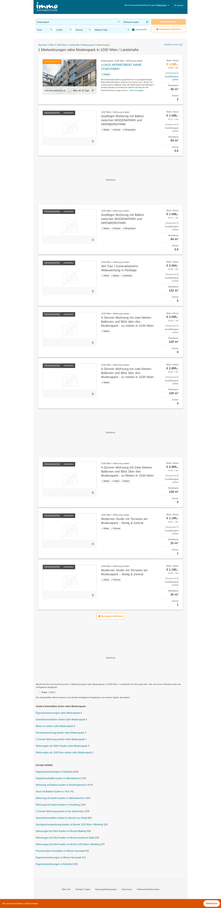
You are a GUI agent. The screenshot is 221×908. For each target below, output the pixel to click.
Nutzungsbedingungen (106, 889)
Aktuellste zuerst (171, 45)
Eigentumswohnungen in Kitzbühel (54, 864)
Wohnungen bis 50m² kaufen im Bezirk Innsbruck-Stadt (65, 838)
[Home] (47, 7)
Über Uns (66, 889)
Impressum (126, 889)
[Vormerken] (92, 64)
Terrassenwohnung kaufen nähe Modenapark (60, 733)
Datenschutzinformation (148, 889)
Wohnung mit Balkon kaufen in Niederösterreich (61, 785)
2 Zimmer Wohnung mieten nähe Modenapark (60, 739)
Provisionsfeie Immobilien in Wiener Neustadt (60, 851)
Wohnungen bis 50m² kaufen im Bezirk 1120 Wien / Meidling (68, 844)
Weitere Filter (101, 30)
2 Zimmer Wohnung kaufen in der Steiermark (59, 811)
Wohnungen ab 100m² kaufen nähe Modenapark (61, 746)
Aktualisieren (170, 22)
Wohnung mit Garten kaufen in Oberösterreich (60, 798)
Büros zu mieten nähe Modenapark (54, 726)
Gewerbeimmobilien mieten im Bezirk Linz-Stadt (61, 818)
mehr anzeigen (136, 90)
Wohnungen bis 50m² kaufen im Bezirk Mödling (61, 831)
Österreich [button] (161, 5)
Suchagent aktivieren (170, 29)
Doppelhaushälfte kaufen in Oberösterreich (58, 778)
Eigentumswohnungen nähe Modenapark (58, 713)
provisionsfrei (141, 29)
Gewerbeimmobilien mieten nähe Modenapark (60, 719)
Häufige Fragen (82, 889)
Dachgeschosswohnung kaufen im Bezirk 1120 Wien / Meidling (69, 824)
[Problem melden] (92, 90)
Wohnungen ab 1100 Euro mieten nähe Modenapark (64, 752)
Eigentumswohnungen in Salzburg (54, 772)
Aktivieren (211, 903)
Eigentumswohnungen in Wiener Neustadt (58, 857)
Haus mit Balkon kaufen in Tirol (52, 791)
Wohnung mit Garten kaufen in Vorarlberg (58, 805)
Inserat (180, 5)
